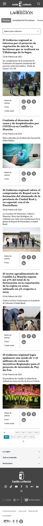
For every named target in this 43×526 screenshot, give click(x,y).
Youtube (16, 486)
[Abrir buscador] (38, 3)
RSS (21, 491)
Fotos (6, 107)
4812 (30, 433)
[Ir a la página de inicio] (21, 4)
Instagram (5, 486)
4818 (32, 437)
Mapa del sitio (33, 511)
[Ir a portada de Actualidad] (21, 13)
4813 (37, 433)
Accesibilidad (6, 515)
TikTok (11, 486)
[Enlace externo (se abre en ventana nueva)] (17, 521)
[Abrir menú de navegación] (4, 3)
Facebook (21, 486)
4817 (26, 437)
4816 (19, 437)
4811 (24, 433)
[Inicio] (21, 477)
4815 (13, 437)
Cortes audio (9, 111)
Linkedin (37, 486)
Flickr (32, 486)
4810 (18, 433)
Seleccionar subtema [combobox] (13, 31)
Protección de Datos (9, 511)
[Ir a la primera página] (6, 432)
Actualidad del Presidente (23, 20)
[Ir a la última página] (21, 441)
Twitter (26, 486)
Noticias (6, 20)
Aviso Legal (22, 511)
